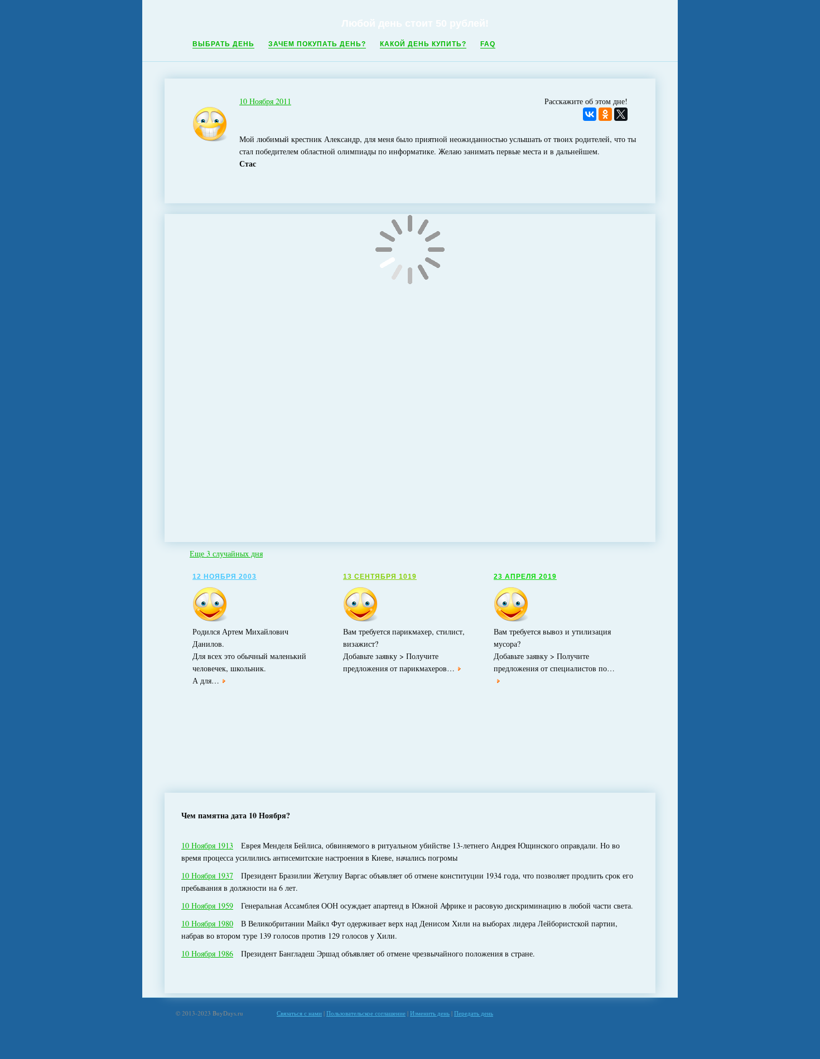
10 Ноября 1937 (207, 875)
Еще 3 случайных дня (226, 553)
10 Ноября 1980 (207, 923)
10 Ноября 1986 (207, 953)
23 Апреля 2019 (525, 576)
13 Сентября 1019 (380, 576)
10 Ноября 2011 (265, 101)
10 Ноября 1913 (207, 845)
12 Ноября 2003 (224, 576)
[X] (621, 114)
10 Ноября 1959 (207, 905)
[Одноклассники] (605, 114)
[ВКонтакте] (589, 114)
